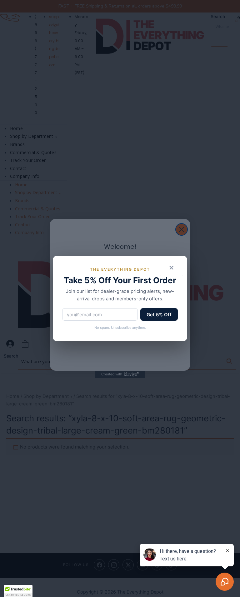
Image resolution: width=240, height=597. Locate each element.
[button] (18, 591)
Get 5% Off (159, 315)
